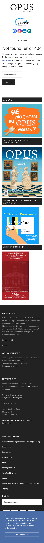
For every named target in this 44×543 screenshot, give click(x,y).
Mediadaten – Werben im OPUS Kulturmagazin (20, 483)
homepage (6, 60)
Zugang (5, 489)
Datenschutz (7, 457)
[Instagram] (19, 31)
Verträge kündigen (9, 473)
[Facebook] (15, 31)
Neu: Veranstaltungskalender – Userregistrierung (21, 442)
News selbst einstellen (10, 436)
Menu (24, 40)
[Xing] (29, 31)
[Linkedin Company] (24, 31)
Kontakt (5, 478)
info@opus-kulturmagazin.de (13, 398)
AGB (4, 462)
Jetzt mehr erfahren (9, 366)
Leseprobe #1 (7, 340)
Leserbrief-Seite (32, 386)
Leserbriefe (6, 447)
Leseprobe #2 (7, 346)
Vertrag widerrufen (9, 468)
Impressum (6, 452)
